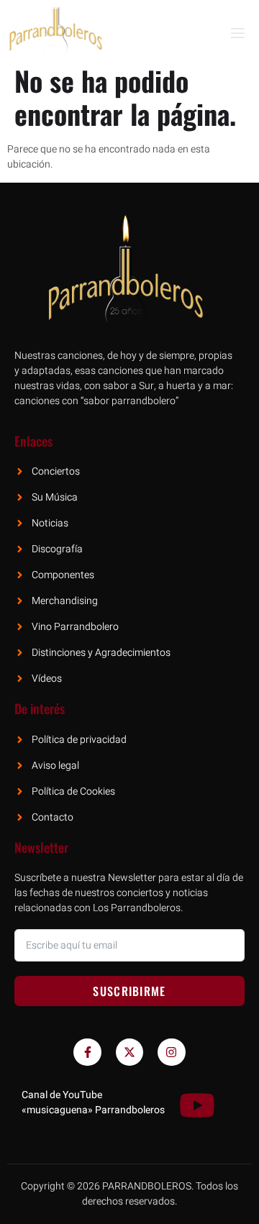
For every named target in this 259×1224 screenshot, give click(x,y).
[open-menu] (237, 33)
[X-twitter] (129, 1052)
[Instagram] (171, 1052)
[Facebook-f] (87, 1052)
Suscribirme (129, 991)
